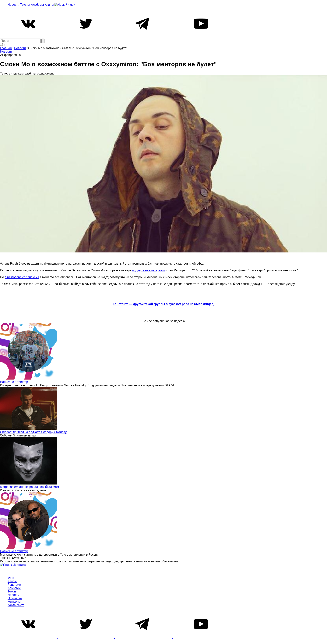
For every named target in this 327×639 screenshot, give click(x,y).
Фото (11, 577)
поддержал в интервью (148, 270)
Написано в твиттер (14, 382)
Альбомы (37, 4)
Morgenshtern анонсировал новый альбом (29, 486)
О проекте (15, 598)
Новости (13, 4)
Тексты (25, 4)
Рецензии (14, 584)
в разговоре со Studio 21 (22, 277)
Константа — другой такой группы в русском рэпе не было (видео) (163, 304)
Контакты (14, 601)
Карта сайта (16, 605)
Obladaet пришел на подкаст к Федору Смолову (33, 432)
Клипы (49, 4)
